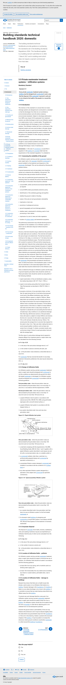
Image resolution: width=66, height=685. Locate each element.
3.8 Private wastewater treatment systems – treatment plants (9, 139)
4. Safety (6, 251)
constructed (39, 94)
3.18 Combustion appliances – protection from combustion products (9, 189)
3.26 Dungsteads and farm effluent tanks (9, 243)
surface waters (30, 219)
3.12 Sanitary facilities (8, 162)
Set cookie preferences (36, 14)
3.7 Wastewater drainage (8, 132)
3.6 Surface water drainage (9, 128)
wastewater (30, 92)
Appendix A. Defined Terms (8, 265)
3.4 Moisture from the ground (9, 120)
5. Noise (6, 255)
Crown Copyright (27, 672)
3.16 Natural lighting (8, 175)
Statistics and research (30, 23)
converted (36, 151)
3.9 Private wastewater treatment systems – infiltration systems (9, 147)
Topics (9, 23)
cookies (9, 2)
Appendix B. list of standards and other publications (8, 270)
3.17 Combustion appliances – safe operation (9, 181)
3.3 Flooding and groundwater (9, 115)
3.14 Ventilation (8, 168)
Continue (22, 659)
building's (32, 622)
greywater (34, 161)
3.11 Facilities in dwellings (9, 157)
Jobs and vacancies (37, 672)
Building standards (26, 70)
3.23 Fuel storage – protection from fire (9, 227)
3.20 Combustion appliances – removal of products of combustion (9, 207)
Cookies (21, 672)
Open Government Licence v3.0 (25, 678)
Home (4, 27)
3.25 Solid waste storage (9, 237)
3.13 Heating (8, 165)
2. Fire (5, 89)
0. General (6, 82)
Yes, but (23, 654)
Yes (22, 647)
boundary (27, 604)
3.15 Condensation (9, 172)
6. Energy (6, 258)
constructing (23, 519)
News (14, 23)
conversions (37, 149)
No (22, 651)
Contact (16, 672)
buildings (33, 517)
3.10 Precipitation (9, 153)
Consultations (41, 23)
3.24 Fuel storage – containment (9, 232)
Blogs (47, 23)
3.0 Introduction (8, 95)
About (4, 23)
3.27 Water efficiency (7, 248)
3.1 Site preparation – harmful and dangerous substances (8, 101)
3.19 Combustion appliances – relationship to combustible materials (9, 198)
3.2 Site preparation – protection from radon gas (8, 110)
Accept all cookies (8, 14)
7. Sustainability (7, 261)
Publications (20, 23)
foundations (40, 587)
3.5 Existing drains (9, 124)
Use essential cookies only (22, 14)
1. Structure (6, 85)
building (21, 94)
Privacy (43, 672)
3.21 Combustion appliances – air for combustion (9, 215)
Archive (11, 672)
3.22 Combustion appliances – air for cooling (9, 221)
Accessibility (5, 672)
